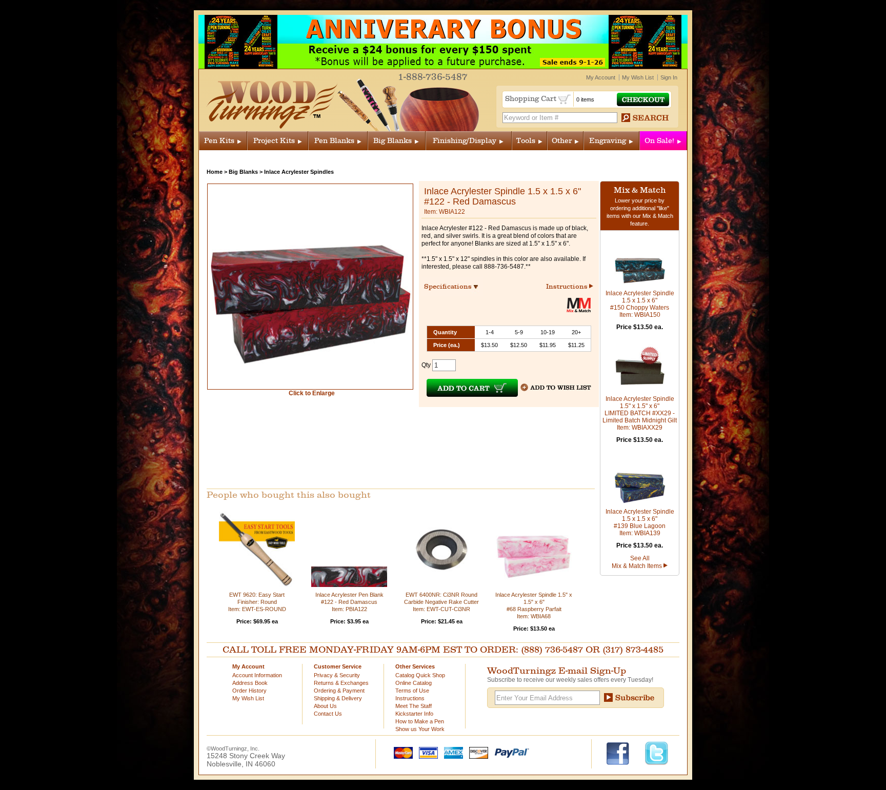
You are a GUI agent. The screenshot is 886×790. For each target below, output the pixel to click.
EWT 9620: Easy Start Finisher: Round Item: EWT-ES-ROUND (257, 602)
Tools (525, 140)
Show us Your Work (420, 729)
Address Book (250, 683)
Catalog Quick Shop (420, 675)
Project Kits (274, 140)
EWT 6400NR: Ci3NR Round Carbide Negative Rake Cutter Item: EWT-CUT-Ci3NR (441, 602)
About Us (325, 706)
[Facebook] (622, 753)
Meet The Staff (413, 706)
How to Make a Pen (419, 721)
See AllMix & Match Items (637, 562)
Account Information (257, 675)
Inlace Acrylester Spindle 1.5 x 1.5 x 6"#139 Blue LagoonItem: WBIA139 (640, 522)
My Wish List (638, 77)
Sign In (668, 77)
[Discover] (476, 752)
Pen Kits (219, 140)
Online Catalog (413, 683)
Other (562, 140)
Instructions (567, 286)
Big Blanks (392, 140)
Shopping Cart (531, 98)
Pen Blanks (334, 140)
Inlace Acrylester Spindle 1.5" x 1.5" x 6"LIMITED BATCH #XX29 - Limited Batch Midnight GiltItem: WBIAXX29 (639, 413)
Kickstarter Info (414, 714)
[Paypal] (509, 752)
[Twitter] (656, 753)
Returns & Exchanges (341, 683)
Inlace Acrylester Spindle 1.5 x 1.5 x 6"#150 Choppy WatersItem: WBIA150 (640, 304)
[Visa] (426, 752)
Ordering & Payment (339, 690)
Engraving (607, 140)
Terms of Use (412, 690)
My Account (600, 77)
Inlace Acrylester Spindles (299, 172)
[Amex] (451, 752)
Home (215, 172)
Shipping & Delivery (338, 698)
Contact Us (328, 714)
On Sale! (659, 140)
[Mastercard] (401, 752)
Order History (249, 690)
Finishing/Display (464, 140)
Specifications (452, 286)
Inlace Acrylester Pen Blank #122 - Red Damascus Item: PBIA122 (349, 602)
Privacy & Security (337, 675)
